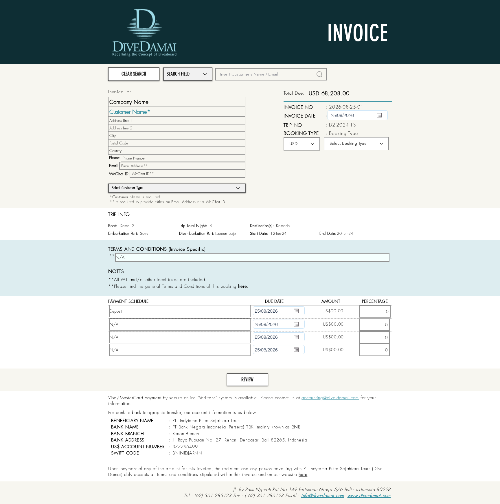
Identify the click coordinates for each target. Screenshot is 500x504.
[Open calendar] (379, 115)
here (303, 474)
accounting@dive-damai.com (330, 398)
